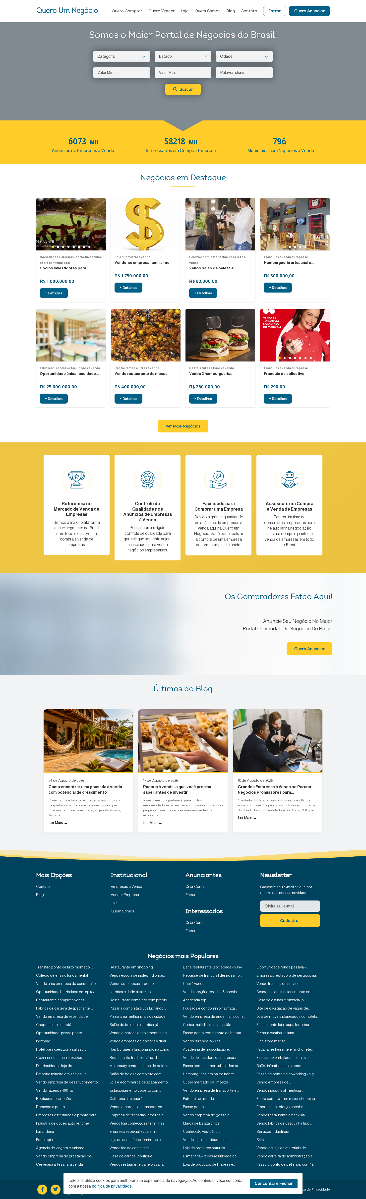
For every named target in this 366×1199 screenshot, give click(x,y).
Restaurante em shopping (131, 967)
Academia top (194, 1000)
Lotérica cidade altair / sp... (131, 992)
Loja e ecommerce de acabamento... (140, 1082)
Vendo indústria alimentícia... (279, 1090)
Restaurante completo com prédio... (139, 1000)
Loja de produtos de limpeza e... (209, 1164)
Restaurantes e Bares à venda (137, 368)
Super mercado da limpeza (205, 1082)
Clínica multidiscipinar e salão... (208, 1024)
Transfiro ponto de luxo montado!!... (65, 967)
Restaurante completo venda (60, 1000)
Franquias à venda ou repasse (286, 257)
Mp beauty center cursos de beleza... (140, 1066)
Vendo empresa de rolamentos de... (139, 1033)
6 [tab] (79, 247)
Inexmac (43, 1041)
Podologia (44, 1140)
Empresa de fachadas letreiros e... (138, 1115)
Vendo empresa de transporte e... (211, 1090)
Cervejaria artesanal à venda (59, 1164)
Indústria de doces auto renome (62, 1123)
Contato (249, 11)
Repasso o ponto (50, 1107)
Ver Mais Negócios (183, 426)
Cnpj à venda (193, 983)
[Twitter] (56, 1190)
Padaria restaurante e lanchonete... (284, 1049)
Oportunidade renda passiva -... (282, 967)
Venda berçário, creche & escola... (211, 992)
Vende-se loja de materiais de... (282, 1148)
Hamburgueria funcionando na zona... (140, 1049)
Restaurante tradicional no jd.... (135, 1057)
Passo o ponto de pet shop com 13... (285, 1164)
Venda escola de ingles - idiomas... (138, 975)
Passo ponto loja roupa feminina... (283, 1024)
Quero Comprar (127, 11)
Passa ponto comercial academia (210, 1066)
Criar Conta (194, 886)
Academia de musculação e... (207, 1049)
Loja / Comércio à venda (132, 257)
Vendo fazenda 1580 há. (202, 1041)
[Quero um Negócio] (67, 11)
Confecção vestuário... (201, 1131)
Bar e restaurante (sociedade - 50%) (212, 967)
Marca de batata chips (201, 1123)
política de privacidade (112, 1186)
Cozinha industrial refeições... (60, 1057)
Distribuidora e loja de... (55, 1066)
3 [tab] (63, 247)
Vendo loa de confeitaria (130, 1148)
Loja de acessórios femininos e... (136, 1140)
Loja (185, 11)
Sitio (260, 1140)
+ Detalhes (53, 293)
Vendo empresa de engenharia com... (214, 1016)
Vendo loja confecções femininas (137, 1123)
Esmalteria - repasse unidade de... (211, 1156)
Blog (230, 11)
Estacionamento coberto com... (136, 1090)
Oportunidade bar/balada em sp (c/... (66, 992)
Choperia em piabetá (53, 1024)
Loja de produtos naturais (204, 1148)
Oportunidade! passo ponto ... (60, 1033)
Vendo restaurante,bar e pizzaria (137, 1164)
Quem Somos (207, 11)
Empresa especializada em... (133, 1131)
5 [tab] (73, 247)
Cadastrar (290, 921)
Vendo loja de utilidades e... (205, 1140)
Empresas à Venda (126, 886)
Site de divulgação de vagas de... (283, 1008)
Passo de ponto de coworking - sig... (286, 1074)
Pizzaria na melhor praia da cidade (138, 1016)
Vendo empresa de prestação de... (65, 1156)
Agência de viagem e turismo (60, 1148)
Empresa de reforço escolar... (280, 1107)
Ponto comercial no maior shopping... (286, 1098)
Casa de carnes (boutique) (132, 1156)
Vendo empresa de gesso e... (207, 1115)
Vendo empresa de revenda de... (63, 1016)
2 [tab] (58, 247)
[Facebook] (42, 1190)
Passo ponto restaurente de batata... (213, 1033)
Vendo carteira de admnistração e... (285, 1156)
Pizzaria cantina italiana (275, 1033)
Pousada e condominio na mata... (210, 1008)
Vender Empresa (125, 895)
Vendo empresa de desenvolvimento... (68, 1082)
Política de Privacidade (312, 1189)
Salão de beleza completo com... (137, 1074)
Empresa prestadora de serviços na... (287, 975)
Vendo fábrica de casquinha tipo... (284, 1123)
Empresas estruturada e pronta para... (67, 1115)
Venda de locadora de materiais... (210, 1057)
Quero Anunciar (309, 11)
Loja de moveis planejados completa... (287, 1016)
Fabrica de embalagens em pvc (282, 1057)
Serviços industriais (272, 1131)
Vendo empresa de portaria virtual (138, 1041)
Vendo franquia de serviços (279, 983)
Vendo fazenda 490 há (54, 1090)
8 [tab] (89, 247)
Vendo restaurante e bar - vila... (281, 1115)
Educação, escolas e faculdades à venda (70, 368)
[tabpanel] (71, 224)
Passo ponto (193, 1107)
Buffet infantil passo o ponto (279, 1066)
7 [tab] (84, 247)
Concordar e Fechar (274, 1183)
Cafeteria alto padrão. (127, 1098)
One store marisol (271, 1041)
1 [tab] (53, 247)
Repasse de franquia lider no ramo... (212, 975)
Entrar (274, 11)
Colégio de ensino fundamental (62, 975)
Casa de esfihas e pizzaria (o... (281, 1000)
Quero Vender (161, 11)
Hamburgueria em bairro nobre (208, 1074)
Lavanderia (45, 1131)
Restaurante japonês (53, 1098)
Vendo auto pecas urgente (132, 983)
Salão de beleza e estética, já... (135, 1024)
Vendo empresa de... (273, 1082)
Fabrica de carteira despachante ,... (65, 1008)
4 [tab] (68, 247)
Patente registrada (198, 1098)
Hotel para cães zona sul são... (61, 1049)
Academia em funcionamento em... (285, 992)
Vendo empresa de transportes (136, 1107)
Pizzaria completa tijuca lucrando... (138, 1008)
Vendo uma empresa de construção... (67, 983)
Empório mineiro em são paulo (61, 1074)
